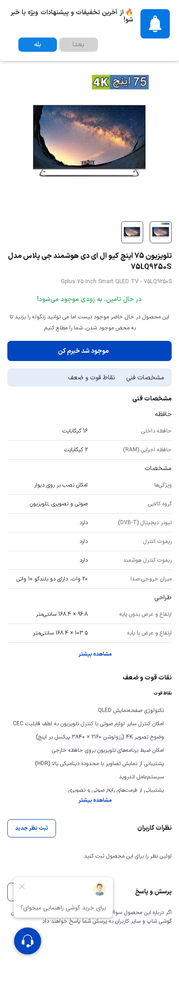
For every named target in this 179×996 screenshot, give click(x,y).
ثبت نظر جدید (31, 828)
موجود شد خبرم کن (83, 351)
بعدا (78, 44)
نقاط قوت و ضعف (91, 378)
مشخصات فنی (145, 378)
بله (37, 44)
